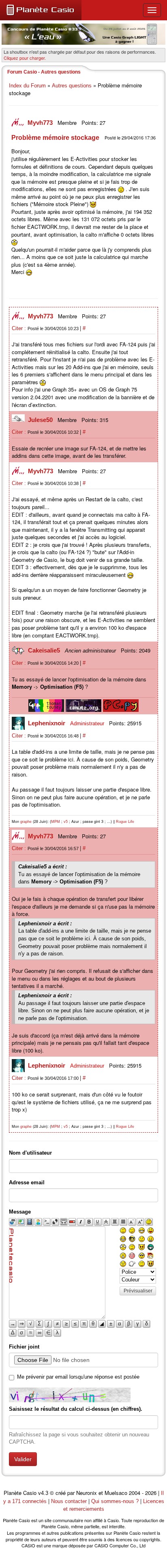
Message (20, 1212)
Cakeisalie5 (45, 650)
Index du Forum (27, 86)
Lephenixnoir (47, 723)
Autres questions (72, 86)
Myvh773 (41, 122)
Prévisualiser (138, 1291)
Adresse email (27, 1182)
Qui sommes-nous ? (115, 1501)
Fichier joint (24, 1347)
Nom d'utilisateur (30, 1153)
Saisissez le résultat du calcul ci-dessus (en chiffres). (75, 1409)
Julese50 (41, 419)
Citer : (20, 328)
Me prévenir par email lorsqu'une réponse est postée (78, 1377)
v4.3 (43, 1493)
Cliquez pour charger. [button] (25, 57)
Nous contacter (69, 1501)
